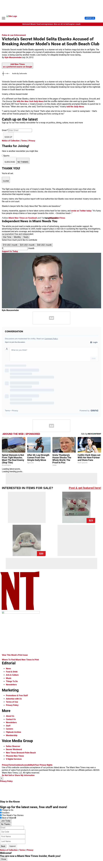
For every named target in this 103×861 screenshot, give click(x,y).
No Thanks (5, 824)
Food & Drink (12, 672)
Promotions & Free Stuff (17, 695)
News (8, 668)
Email (5, 130)
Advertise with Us (14, 699)
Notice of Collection (10, 140)
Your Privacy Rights (43, 765)
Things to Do (7, 810)
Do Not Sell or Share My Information (18, 775)
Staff (8, 726)
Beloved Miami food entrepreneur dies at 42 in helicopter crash (51, 24)
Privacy (32, 140)
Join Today (6, 821)
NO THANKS (22, 162)
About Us (10, 716)
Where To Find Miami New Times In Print (20, 659)
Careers (9, 729)
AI (34, 765)
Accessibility (27, 765)
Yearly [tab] (26, 237)
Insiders (5, 812)
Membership (11, 735)
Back (3, 846)
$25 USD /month (27, 245)
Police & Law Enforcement (14, 35)
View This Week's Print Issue (15, 655)
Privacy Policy (12, 705)
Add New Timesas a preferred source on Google (17, 65)
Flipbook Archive (13, 732)
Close (3, 859)
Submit (12, 846)
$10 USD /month (10, 245)
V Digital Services (14, 759)
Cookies (18, 765)
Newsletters (11, 684)
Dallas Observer (13, 746)
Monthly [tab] (17, 237)
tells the (30, 101)
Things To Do (12, 681)
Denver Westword (14, 749)
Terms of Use (12, 702)
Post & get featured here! (85, 487)
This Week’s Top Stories (12, 815)
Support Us (90, 18)
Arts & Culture (12, 675)
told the (75, 106)
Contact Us (11, 719)
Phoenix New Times (15, 756)
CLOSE (6, 181)
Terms (24, 140)
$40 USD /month (44, 245)
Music (8, 678)
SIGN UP (8, 137)
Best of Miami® (9, 818)
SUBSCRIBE (10, 162)
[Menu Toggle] (3, 18)
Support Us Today (10, 251)
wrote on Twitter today (81, 211)
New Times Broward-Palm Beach (21, 752)
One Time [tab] (7, 237)
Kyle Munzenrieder (13, 57)
